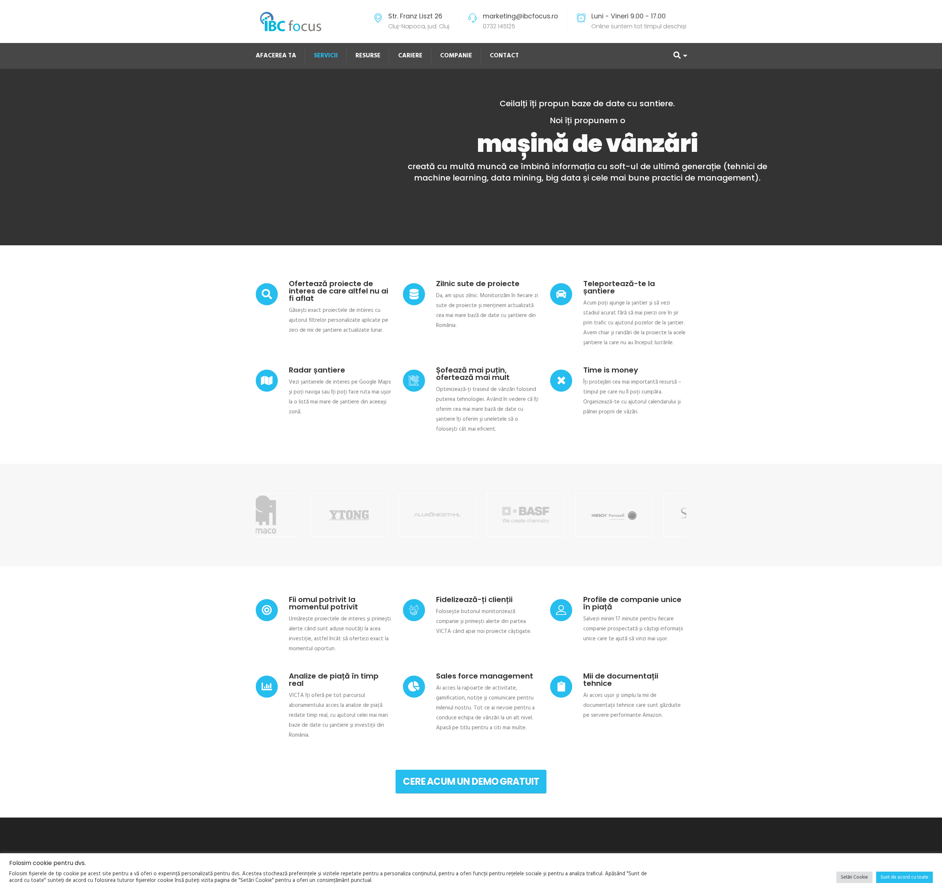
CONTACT (504, 56)
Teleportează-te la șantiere (619, 287)
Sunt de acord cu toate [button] (904, 877)
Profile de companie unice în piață (632, 603)
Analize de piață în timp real (334, 679)
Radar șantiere (317, 370)
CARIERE (410, 56)
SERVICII (326, 56)
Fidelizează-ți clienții (474, 599)
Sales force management (484, 676)
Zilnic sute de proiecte (478, 283)
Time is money (610, 370)
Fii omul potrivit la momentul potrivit (323, 603)
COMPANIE (456, 56)
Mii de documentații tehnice (620, 679)
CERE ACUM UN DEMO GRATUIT (471, 781)
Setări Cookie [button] (854, 877)
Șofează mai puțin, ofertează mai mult (473, 373)
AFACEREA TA (276, 56)
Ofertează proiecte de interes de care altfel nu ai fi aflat (338, 290)
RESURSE (367, 56)
